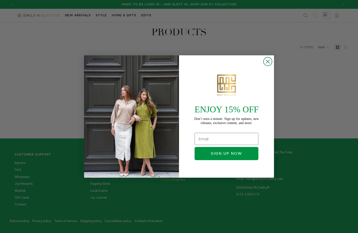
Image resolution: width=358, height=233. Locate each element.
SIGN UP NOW (226, 153)
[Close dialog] (268, 61)
